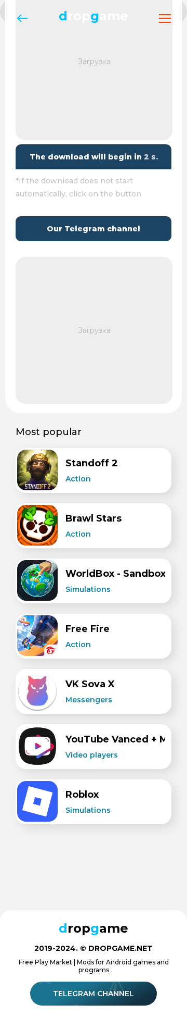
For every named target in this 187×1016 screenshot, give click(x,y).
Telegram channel (93, 993)
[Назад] (22, 18)
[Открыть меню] (165, 18)
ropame (93, 15)
